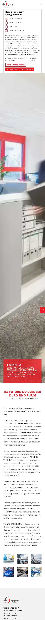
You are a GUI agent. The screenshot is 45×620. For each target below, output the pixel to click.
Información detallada (33, 59)
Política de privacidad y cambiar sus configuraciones (15, 59)
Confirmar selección (16, 65)
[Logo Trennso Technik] (8, 4)
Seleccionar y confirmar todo (20, 69)
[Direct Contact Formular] (42, 310)
